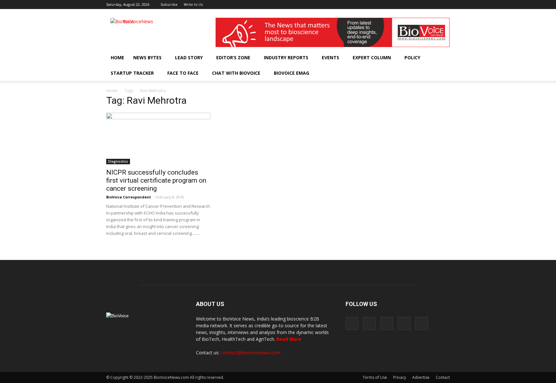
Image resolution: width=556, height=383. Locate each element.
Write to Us (193, 4)
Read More (288, 339)
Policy (412, 57)
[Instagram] (413, 4)
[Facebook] (402, 4)
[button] (426, 73)
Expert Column (372, 57)
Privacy (399, 377)
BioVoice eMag (291, 73)
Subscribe (169, 4)
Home (117, 57)
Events (330, 57)
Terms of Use (375, 377)
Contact (443, 377)
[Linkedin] (424, 4)
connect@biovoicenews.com (250, 352)
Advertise (421, 377)
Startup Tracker (132, 73)
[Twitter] (434, 4)
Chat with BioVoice (236, 73)
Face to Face (183, 73)
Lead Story (189, 57)
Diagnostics (118, 161)
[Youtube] (445, 4)
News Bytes (147, 57)
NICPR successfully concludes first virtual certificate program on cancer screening (156, 180)
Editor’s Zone (233, 57)
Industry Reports (286, 57)
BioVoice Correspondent (128, 197)
